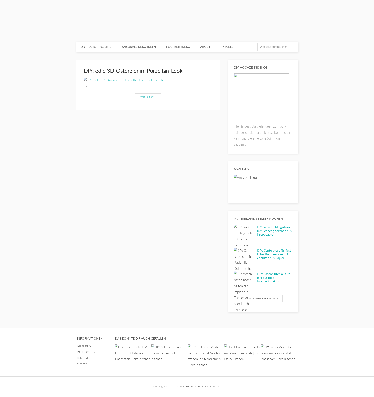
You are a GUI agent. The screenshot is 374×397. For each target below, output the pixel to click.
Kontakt (82, 358)
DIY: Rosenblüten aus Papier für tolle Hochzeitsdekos (274, 277)
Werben (82, 364)
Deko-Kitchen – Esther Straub (203, 386)
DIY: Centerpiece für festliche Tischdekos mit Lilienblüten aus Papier (274, 254)
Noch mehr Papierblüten (263, 299)
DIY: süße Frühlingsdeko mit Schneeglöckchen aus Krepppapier (274, 231)
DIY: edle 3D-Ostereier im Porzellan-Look (133, 71)
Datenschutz (86, 352)
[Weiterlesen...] (148, 97)
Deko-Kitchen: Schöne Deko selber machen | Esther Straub (187, 21)
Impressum (84, 346)
